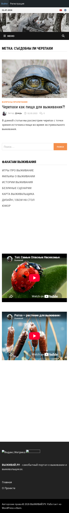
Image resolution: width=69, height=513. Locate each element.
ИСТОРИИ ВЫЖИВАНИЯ (17, 182)
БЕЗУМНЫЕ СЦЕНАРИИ (16, 188)
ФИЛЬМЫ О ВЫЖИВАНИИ (18, 176)
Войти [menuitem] (4, 3)
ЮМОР (6, 206)
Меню (10, 35)
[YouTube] (61, 10)
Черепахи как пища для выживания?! (33, 107)
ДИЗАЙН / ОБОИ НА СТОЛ (18, 200)
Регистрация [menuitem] (17, 3)
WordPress (8, 507)
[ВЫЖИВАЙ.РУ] (34, 22)
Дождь (18, 113)
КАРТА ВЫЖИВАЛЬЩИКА (18, 194)
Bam (18, 507)
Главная (7, 482)
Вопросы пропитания (14, 101)
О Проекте (8, 488)
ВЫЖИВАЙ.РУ (38, 504)
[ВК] (65, 10)
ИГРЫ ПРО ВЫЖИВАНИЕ (18, 170)
